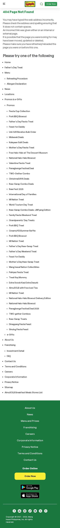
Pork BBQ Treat (16, 225)
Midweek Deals (16, 137)
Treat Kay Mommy (18, 277)
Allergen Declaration (17, 84)
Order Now (51, 4)
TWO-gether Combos (20, 314)
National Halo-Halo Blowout (22, 158)
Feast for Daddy (17, 127)
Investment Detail (15, 351)
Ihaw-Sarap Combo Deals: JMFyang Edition (30, 210)
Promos (11, 105)
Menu (7, 72)
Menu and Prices (30, 420)
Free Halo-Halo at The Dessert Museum (28, 153)
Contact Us (10, 361)
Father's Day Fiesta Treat (21, 121)
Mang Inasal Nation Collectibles (24, 267)
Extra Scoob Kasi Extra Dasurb (23, 282)
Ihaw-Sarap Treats (18, 319)
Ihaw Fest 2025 (16, 189)
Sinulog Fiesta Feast (18, 329)
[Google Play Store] (30, 486)
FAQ (9, 356)
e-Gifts (10, 334)
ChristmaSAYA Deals (19, 178)
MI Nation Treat (16, 199)
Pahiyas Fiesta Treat (19, 272)
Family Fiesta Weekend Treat (23, 215)
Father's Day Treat (14, 67)
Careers (9, 371)
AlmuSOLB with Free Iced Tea (23, 288)
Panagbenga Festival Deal (21, 168)
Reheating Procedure (17, 78)
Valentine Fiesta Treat (19, 163)
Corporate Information (16, 377)
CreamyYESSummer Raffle (22, 230)
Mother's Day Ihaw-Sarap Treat (24, 262)
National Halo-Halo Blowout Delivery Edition (30, 298)
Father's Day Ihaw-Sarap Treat (23, 246)
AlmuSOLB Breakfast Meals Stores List (24, 392)
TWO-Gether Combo (19, 173)
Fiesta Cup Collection (19, 111)
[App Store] (30, 494)
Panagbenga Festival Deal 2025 (24, 308)
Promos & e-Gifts (13, 99)
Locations (9, 94)
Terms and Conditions (15, 366)
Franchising (10, 345)
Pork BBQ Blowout (18, 116)
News (7, 89)
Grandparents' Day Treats (22, 220)
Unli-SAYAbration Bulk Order (22, 132)
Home (8, 62)
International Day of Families (22, 194)
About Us (9, 340)
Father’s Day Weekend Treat (23, 251)
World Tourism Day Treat (21, 204)
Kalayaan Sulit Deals (18, 142)
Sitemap (9, 387)
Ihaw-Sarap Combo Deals (21, 184)
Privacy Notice (11, 382)
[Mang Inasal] (30, 3)
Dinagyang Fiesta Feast (20, 324)
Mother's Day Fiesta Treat (21, 147)
